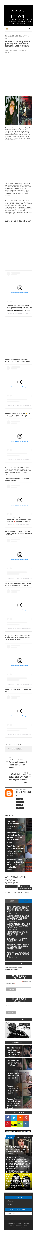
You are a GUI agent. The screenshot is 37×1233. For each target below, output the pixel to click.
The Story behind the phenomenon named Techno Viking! (13, 1075)
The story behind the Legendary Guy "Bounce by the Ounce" (14, 1062)
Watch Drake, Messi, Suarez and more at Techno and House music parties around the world (15, 849)
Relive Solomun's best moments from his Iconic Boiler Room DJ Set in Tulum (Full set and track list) (13, 1052)
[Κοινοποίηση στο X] (17, 749)
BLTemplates (13, 1225)
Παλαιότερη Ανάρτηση (24, 888)
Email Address (10, 983)
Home (9, 4)
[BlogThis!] (14, 749)
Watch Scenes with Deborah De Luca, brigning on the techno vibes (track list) (18, 954)
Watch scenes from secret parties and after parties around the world (13, 1089)
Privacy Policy (8, 1204)
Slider (15, 744)
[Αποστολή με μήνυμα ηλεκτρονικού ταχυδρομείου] (12, 749)
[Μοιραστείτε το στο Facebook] (19, 749)
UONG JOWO (21, 1227)
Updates (19, 744)
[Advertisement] (18, 74)
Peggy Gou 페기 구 (21, 313)
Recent (12, 901)
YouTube (20, 808)
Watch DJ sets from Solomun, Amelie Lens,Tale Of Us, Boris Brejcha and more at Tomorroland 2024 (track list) (18, 909)
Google (20, 805)
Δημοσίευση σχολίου (11, 883)
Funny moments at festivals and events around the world (13, 823)
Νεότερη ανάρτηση (11, 887)
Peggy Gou (10, 744)
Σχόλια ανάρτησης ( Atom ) (21, 892)
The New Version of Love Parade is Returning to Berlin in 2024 (17, 933)
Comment (25, 901)
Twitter (20, 799)
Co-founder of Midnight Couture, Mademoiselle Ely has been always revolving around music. (17, 1149)
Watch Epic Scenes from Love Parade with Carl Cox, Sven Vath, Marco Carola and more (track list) (15, 836)
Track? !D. (18, 16)
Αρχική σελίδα (25, 887)
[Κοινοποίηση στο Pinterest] (21, 749)
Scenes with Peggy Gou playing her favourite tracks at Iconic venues (17, 43)
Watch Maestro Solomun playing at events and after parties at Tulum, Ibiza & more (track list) (15, 863)
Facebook (20, 802)
